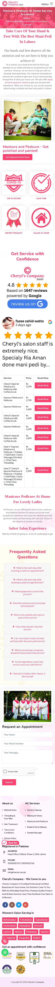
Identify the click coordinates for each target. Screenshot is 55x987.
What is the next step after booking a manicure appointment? (27, 569)
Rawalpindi (9, 937)
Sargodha (24, 937)
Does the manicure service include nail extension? (28, 604)
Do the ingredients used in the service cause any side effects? (28, 663)
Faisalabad (26, 919)
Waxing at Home (34, 815)
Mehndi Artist (10, 810)
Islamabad (24, 925)
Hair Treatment (11, 824)
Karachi (38, 925)
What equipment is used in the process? (28, 592)
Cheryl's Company (35, 982)
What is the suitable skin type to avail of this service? (28, 616)
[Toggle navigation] (51, 4)
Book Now (43, 385)
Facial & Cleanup (34, 810)
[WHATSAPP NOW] (4, 952)
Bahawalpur (10, 919)
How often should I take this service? (29, 628)
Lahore (7, 931)
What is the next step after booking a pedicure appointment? (27, 581)
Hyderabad (10, 925)
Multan (18, 931)
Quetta (45, 931)
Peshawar (31, 931)
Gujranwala (42, 919)
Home (26, 18)
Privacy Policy (10, 838)
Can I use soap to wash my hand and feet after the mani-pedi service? (27, 639)
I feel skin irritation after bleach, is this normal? (28, 675)
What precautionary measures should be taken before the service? (27, 651)
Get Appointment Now (17, 157)
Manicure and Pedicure (37, 821)
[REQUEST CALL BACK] (4, 941)
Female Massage (34, 832)
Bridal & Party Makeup (37, 827)
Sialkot (36, 937)
